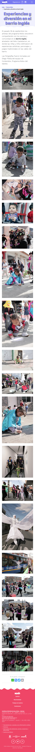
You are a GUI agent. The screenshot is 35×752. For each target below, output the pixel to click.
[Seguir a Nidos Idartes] (22, 2)
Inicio (3, 7)
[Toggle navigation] (32, 2)
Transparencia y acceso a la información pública (17, 725)
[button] (17, 79)
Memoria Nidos (9, 7)
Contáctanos (17, 706)
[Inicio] (5, 2)
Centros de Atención (7, 716)
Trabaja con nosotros (17, 703)
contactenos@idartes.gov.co (9, 717)
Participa (5, 726)
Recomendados (17, 699)
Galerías (18, 696)
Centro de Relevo (8, 732)
